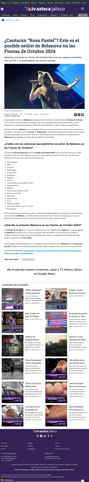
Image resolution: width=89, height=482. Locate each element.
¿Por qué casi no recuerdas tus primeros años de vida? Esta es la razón (33, 408)
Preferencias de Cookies (31, 464)
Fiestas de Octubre (28, 259)
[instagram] (41, 437)
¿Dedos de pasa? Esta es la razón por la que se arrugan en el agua (78, 385)
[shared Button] (79, 114)
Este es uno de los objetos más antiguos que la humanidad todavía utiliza (34, 385)
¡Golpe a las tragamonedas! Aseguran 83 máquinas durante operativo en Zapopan (33, 338)
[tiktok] (44, 437)
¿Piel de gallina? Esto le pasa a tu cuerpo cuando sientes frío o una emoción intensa (77, 408)
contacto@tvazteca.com (51, 456)
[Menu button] (6, 9)
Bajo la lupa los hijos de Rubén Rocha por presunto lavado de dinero (34, 315)
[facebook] (48, 437)
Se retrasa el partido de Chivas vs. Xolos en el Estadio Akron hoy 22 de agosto (78, 315)
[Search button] (82, 9)
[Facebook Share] (82, 114)
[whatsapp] (52, 436)
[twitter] (37, 437)
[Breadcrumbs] (4, 20)
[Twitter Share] (75, 114)
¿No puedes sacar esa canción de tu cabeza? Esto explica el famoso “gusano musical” (77, 361)
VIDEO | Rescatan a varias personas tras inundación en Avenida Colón (34, 291)
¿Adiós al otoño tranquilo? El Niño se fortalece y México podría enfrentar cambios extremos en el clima (77, 338)
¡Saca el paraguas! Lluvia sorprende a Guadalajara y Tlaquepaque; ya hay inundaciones (34, 361)
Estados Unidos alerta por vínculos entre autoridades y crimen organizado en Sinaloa (78, 291)
